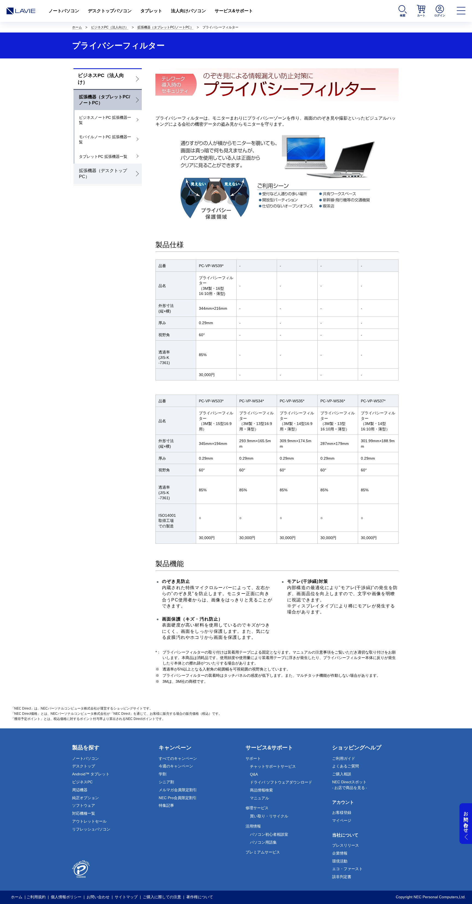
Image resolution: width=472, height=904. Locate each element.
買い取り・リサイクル (269, 816)
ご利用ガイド (343, 758)
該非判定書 (341, 877)
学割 (162, 774)
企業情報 (339, 853)
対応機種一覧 (83, 813)
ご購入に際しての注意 (162, 897)
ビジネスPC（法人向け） (109, 27)
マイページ (341, 820)
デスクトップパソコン (110, 10)
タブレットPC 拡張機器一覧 (103, 156)
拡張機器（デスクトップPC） (103, 173)
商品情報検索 (261, 790)
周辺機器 (79, 790)
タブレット (151, 10)
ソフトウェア (83, 805)
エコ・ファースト (347, 869)
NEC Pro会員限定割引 (178, 798)
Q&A (254, 774)
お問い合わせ (98, 897)
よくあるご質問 (345, 766)
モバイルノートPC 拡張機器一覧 (105, 139)
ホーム (77, 27)
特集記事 (166, 805)
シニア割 (166, 782)
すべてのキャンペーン (178, 758)
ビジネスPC (82, 782)
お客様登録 (341, 812)
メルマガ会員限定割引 (178, 790)
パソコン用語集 (263, 842)
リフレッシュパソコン (91, 829)
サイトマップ (126, 897)
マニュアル (259, 798)
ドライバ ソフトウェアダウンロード (281, 782)
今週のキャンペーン (176, 766)
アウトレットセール (89, 821)
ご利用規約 (36, 897)
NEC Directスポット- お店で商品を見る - (349, 785)
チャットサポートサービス (273, 766)
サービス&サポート (234, 10)
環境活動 (339, 861)
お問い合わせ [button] (465, 819)
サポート (253, 758)
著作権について (199, 897)
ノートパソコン (64, 10)
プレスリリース (345, 845)
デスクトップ (83, 766)
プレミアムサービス (263, 852)
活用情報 (253, 826)
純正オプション (85, 798)
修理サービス (257, 808)
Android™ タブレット (91, 774)
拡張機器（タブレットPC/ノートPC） (165, 27)
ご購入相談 (341, 774)
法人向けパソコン (188, 10)
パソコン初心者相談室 (269, 834)
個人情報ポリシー (66, 897)
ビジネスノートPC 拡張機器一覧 (105, 120)
